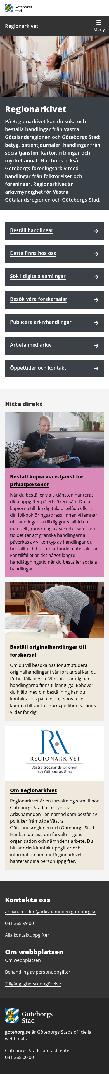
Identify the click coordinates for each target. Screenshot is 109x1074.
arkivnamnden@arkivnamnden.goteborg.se (50, 911)
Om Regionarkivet (33, 790)
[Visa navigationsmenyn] (99, 26)
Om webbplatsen (23, 960)
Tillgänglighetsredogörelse (33, 984)
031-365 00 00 (19, 1057)
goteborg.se (17, 1032)
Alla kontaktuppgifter (27, 935)
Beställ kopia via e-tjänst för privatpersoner (46, 480)
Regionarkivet (21, 26)
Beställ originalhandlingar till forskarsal (48, 650)
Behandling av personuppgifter (37, 972)
